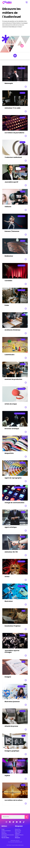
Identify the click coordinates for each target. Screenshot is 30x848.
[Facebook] (9, 822)
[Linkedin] (20, 822)
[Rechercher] (26, 817)
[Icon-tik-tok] (23, 822)
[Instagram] (6, 822)
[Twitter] (13, 822)
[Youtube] (16, 822)
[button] (15, 55)
